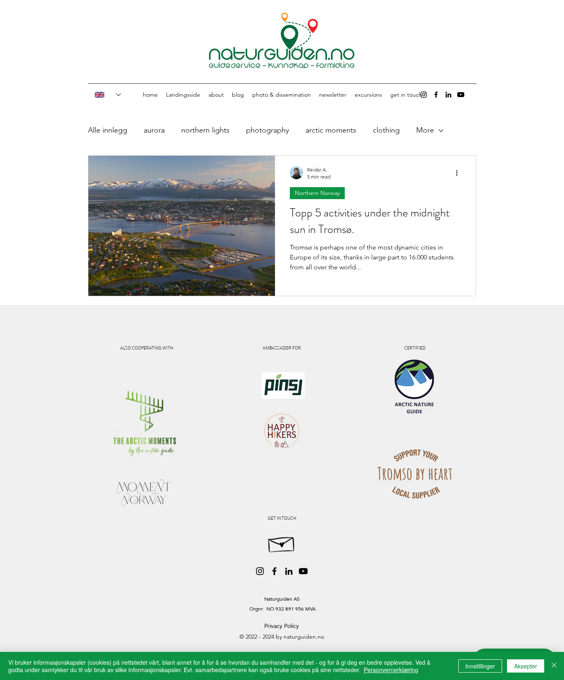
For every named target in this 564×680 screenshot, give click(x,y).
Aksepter (525, 666)
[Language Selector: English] (104, 94)
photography (267, 130)
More (425, 130)
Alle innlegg (107, 130)
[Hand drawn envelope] (282, 542)
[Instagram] (423, 94)
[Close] (554, 666)
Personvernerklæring (391, 670)
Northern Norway (317, 193)
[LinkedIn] (448, 94)
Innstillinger (480, 666)
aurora (154, 130)
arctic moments (331, 130)
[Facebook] (436, 94)
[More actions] (459, 173)
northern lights (205, 130)
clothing (386, 130)
